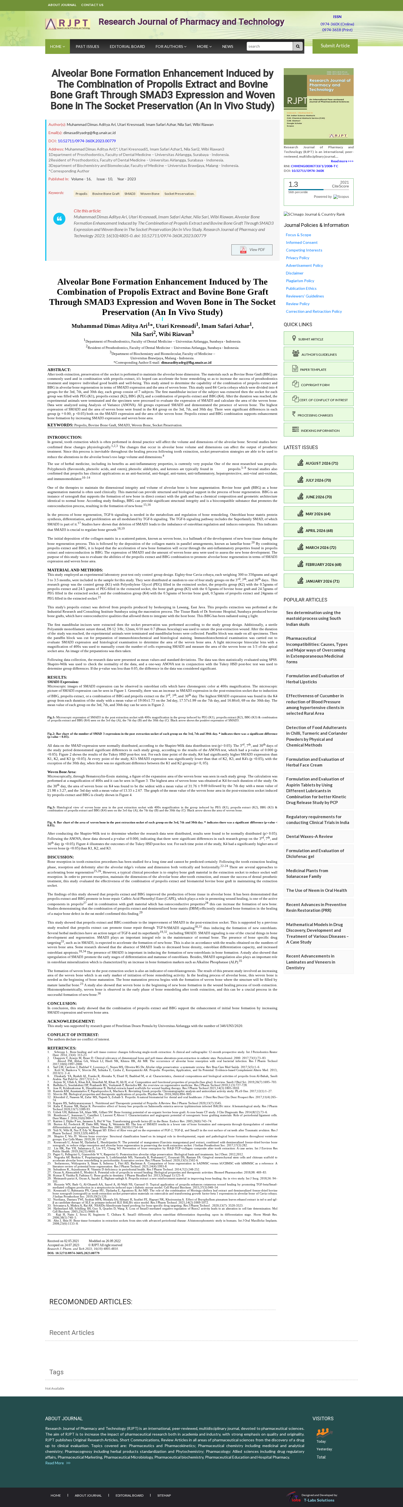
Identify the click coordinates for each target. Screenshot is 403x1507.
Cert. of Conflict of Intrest (323, 400)
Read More (55, 1462)
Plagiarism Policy (300, 280)
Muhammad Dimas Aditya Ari (91, 124)
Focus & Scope (298, 234)
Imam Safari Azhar (161, 124)
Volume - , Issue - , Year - (103, 179)
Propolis (81, 193)
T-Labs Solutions (319, 1500)
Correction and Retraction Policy (314, 311)
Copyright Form (314, 385)
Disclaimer (294, 273)
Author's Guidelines (318, 354)
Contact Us (92, 5)
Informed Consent (302, 242)
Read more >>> (342, 161)
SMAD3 (129, 193)
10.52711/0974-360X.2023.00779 (87, 140)
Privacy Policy (297, 257)
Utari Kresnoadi (130, 124)
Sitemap (164, 1495)
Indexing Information (319, 431)
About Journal (62, 5)
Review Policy (298, 303)
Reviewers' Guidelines (305, 296)
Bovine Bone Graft (106, 193)
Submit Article (335, 45)
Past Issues (87, 46)
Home (56, 46)
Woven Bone (150, 193)
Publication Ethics (301, 288)
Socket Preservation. (179, 193)
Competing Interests (304, 250)
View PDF (256, 249)
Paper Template (312, 370)
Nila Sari (184, 124)
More (203, 46)
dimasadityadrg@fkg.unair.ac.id (89, 132)
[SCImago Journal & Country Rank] (314, 214)
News (227, 46)
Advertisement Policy (304, 265)
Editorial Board (127, 46)
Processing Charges (314, 415)
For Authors (170, 46)
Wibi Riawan (203, 124)
